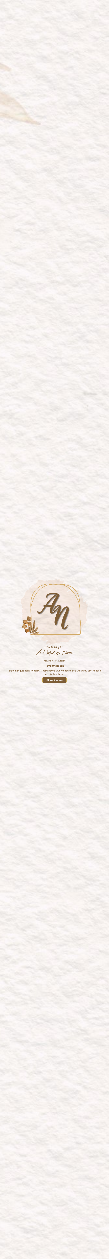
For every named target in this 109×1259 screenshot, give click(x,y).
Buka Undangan (55, 680)
